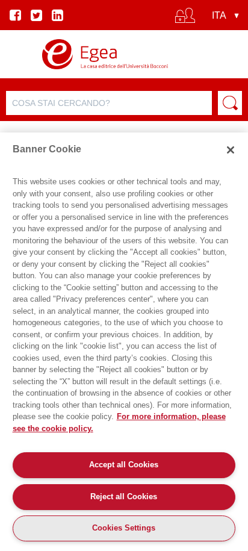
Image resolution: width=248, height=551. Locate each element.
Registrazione (124, 70)
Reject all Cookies (123, 496)
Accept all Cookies (123, 464)
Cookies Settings (123, 527)
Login (124, 49)
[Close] (230, 150)
